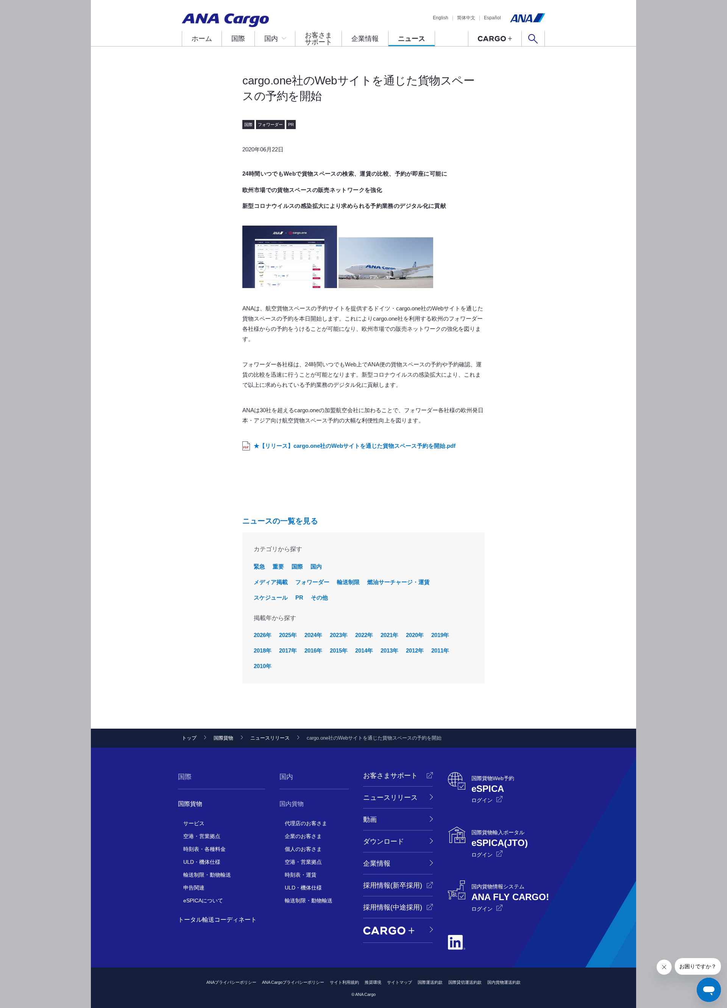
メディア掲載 (271, 582)
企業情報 (365, 38)
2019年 (440, 635)
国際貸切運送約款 (465, 982)
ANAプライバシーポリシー (231, 982)
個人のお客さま (303, 849)
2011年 (440, 650)
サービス (193, 823)
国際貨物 (223, 738)
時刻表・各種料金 (204, 849)
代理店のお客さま (306, 823)
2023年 (339, 635)
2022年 (364, 635)
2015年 (339, 650)
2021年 (389, 635)
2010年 (262, 666)
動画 (370, 819)
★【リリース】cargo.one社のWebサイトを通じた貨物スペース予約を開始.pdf (355, 445)
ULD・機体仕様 (201, 862)
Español (492, 17)
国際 (238, 38)
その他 (319, 597)
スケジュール (271, 597)
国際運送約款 (430, 982)
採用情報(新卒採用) (392, 885)
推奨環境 (373, 982)
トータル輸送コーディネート (217, 919)
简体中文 (466, 17)
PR (299, 597)
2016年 (313, 650)
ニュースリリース (270, 738)
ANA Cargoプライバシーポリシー (293, 982)
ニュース (411, 38)
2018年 (262, 650)
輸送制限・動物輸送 (207, 874)
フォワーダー (312, 582)
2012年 (415, 650)
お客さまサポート (318, 38)
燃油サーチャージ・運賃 (398, 582)
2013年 (389, 650)
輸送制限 (348, 582)
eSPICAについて (203, 900)
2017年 (288, 650)
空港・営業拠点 (201, 836)
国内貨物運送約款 (504, 982)
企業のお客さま (303, 836)
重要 (278, 566)
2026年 (262, 635)
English (440, 17)
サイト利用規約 (344, 982)
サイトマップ (399, 982)
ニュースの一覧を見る (280, 521)
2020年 (415, 635)
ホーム (202, 38)
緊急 (259, 566)
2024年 (313, 635)
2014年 (364, 650)
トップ (189, 738)
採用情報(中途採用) (392, 907)
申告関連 (193, 887)
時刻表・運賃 (301, 874)
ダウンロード (383, 841)
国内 (271, 38)
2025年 (288, 635)
